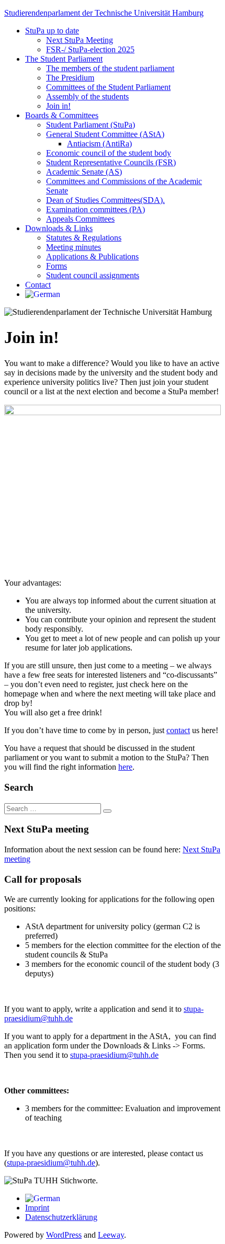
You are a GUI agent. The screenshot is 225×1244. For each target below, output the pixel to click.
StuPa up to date (52, 30)
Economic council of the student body (108, 153)
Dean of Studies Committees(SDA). (105, 200)
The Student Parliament (64, 58)
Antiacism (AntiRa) (99, 143)
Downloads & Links (59, 228)
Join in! (58, 105)
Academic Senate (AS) (84, 171)
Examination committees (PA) (95, 209)
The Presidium (70, 77)
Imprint (37, 1207)
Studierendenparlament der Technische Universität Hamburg (104, 12)
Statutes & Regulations (83, 237)
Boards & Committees (61, 115)
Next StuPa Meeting (79, 40)
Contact (38, 284)
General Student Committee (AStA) (105, 134)
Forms (56, 265)
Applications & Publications (92, 256)
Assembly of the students (87, 96)
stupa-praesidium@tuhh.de (114, 1055)
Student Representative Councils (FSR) (111, 162)
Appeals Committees (80, 218)
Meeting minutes (73, 247)
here (125, 766)
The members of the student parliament (110, 68)
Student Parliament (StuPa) (90, 124)
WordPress (64, 1234)
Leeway (111, 1234)
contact (178, 730)
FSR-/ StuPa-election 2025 (90, 49)
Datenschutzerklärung (61, 1217)
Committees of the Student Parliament (108, 87)
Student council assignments (92, 275)
